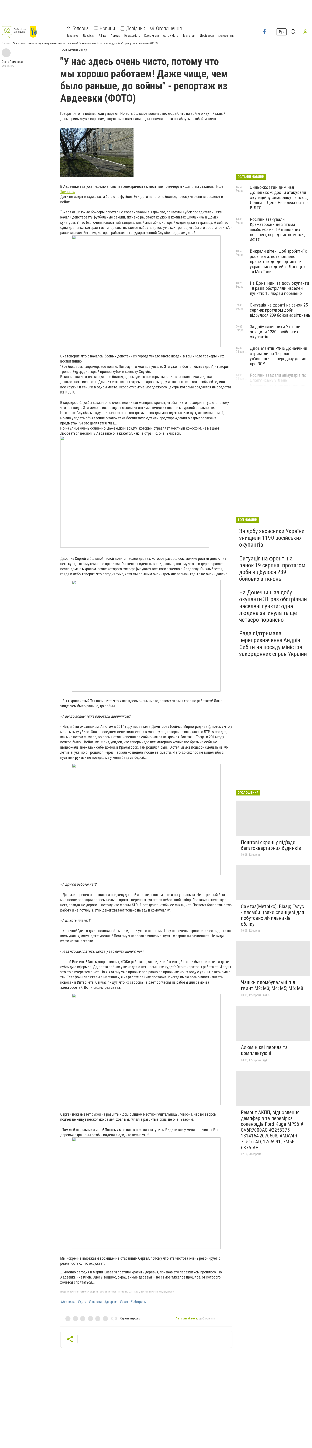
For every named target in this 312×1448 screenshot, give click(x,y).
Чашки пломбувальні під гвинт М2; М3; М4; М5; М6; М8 (272, 985)
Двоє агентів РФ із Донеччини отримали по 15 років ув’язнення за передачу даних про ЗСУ (278, 356)
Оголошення (169, 28)
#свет (124, 1302)
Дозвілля (88, 35)
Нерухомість (132, 35)
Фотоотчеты (226, 35)
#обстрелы (138, 1302)
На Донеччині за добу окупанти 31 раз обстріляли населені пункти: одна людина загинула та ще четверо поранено (273, 606)
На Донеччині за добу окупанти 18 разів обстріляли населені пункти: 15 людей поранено (279, 288)
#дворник (110, 1302)
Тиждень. (67, 191)
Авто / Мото (170, 35)
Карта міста (151, 35)
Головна (80, 28)
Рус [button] (281, 32)
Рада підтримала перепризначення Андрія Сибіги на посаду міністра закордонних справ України (273, 643)
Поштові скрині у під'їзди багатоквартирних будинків (271, 845)
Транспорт (189, 35)
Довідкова (207, 35)
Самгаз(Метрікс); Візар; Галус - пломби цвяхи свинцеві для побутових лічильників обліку (272, 915)
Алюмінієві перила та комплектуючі (264, 1050)
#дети (82, 1302)
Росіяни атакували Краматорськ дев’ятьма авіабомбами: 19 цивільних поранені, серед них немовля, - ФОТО (279, 229)
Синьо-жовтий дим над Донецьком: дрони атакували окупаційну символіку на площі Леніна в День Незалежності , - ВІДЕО (279, 197)
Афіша (103, 35)
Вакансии (73, 35)
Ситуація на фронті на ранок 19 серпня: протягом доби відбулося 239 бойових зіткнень (272, 569)
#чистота (95, 1302)
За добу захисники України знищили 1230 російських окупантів (275, 331)
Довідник (135, 28)
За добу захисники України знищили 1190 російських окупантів (272, 538)
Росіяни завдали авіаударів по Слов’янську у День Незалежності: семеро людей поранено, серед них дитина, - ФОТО (278, 385)
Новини (107, 28)
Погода (115, 35)
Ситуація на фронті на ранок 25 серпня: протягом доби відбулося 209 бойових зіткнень (280, 310)
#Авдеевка (67, 1302)
